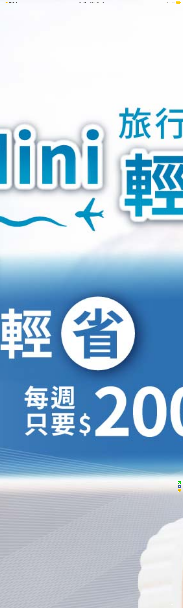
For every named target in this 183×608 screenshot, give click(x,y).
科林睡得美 (98, 2)
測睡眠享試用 (85, 2)
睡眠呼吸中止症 (92, 2)
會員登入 (178, 2)
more (173, 604)
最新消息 (79, 2)
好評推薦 (103, 2)
